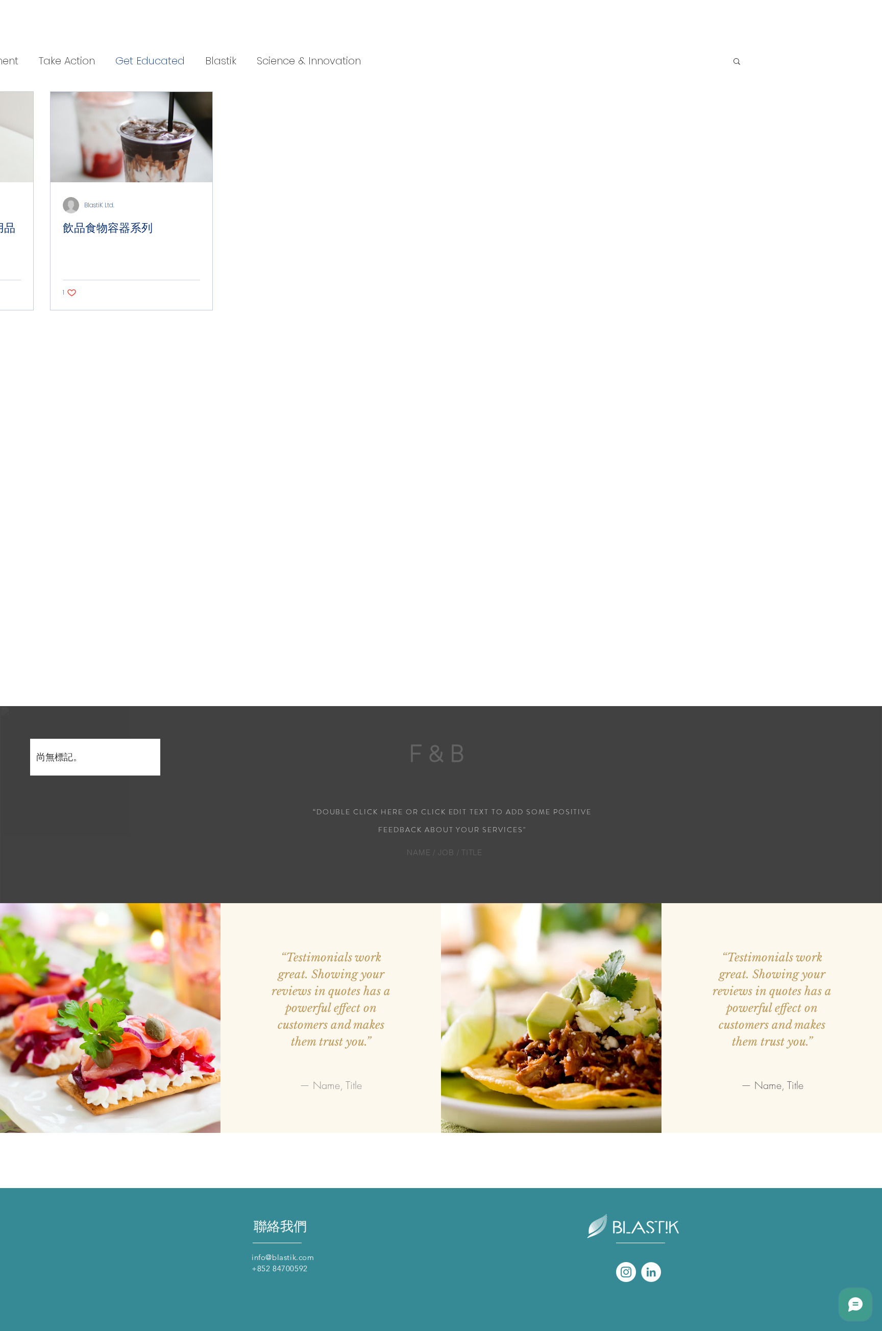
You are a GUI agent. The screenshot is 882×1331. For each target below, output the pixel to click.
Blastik (220, 61)
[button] (737, 62)
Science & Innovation (309, 61)
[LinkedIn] (651, 1272)
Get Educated (150, 61)
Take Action (67, 61)
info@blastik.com (283, 1257)
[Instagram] (626, 1272)
